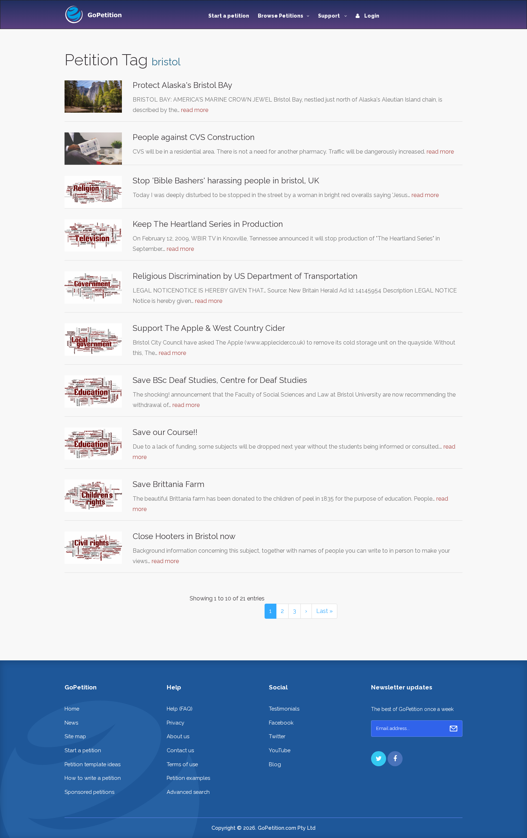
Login (371, 16)
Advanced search (188, 792)
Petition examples (188, 778)
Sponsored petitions (89, 792)
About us (178, 736)
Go (453, 728)
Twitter (277, 736)
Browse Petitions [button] (280, 16)
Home (72, 709)
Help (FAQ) (180, 709)
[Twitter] (378, 758)
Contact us (180, 750)
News (71, 723)
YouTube (279, 750)
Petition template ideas (92, 764)
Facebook (281, 723)
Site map (75, 736)
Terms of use (182, 764)
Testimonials (284, 709)
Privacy (175, 723)
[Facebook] (395, 758)
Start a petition (228, 16)
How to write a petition (93, 778)
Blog (275, 764)
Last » (324, 611)
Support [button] (329, 16)
